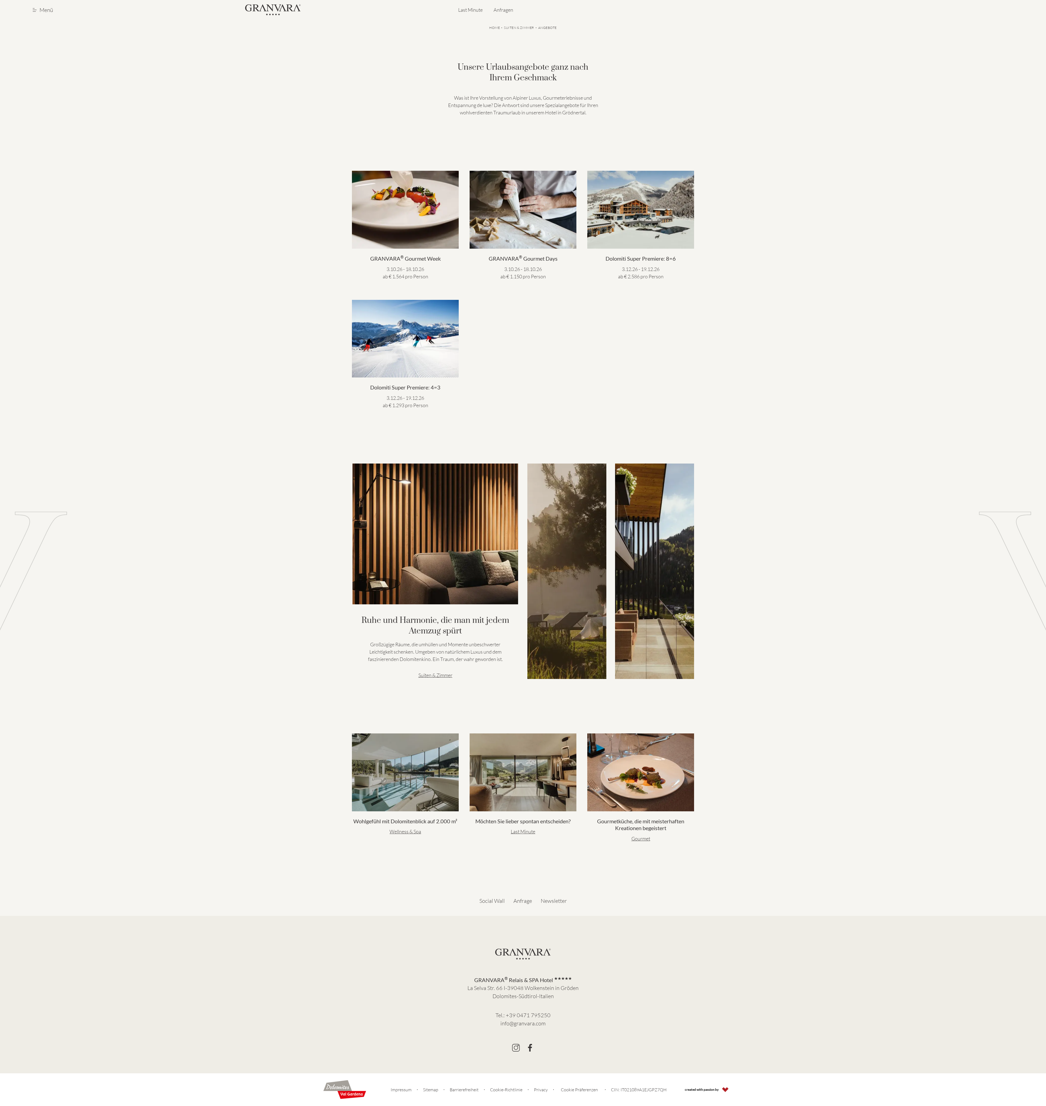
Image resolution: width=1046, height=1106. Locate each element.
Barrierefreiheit (464, 1089)
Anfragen (503, 10)
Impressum (401, 1089)
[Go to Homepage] (273, 9)
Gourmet (640, 839)
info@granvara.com (523, 1023)
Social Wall (492, 900)
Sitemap (430, 1089)
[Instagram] (516, 1048)
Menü (46, 10)
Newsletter (554, 900)
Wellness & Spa (405, 831)
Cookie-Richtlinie (506, 1089)
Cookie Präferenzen (579, 1089)
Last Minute (470, 10)
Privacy (541, 1089)
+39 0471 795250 (528, 1015)
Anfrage (522, 900)
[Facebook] (530, 1048)
